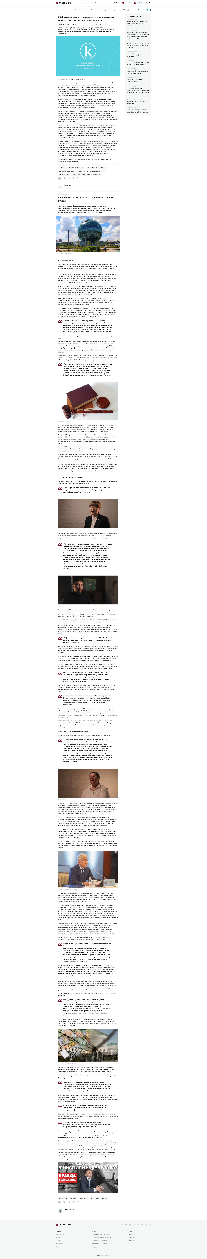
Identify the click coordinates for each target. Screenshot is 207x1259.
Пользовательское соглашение (101, 1234)
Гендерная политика (76, 167)
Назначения (70, 10)
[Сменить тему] (124, 2)
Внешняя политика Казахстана (69, 174)
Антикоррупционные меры (100, 1243)
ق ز (144, 2)
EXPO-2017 (62, 167)
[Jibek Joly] (141, 10)
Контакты (131, 1237)
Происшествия (60, 1234)
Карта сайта (132, 1234)
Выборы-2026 (122, 10)
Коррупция (63, 1198)
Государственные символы (100, 1240)
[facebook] (134, 1225)
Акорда (63, 10)
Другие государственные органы (70, 171)
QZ (132, 2)
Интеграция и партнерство (91, 174)
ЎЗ (146, 2)
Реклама (131, 1240)
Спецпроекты (95, 10)
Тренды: (58, 10)
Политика (58, 1237)
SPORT (116, 3)
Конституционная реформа (109, 10)
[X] (78, 178)
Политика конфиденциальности (101, 1237)
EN (137, 2)
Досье (88, 10)
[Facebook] (73, 178)
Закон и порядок (80, 10)
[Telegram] (68, 178)
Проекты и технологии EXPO (95, 167)
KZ (130, 2)
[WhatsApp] (64, 178)
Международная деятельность (94, 171)
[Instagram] (59, 178)
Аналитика (108, 2)
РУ (135, 2)
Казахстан (82, 1198)
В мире (58, 1247)
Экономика (59, 1243)
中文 (140, 2)
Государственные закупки (99, 1247)
